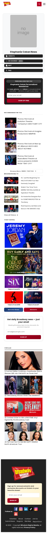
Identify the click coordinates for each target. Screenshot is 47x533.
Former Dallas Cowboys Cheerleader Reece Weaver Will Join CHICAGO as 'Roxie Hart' (23, 372)
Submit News (10, 521)
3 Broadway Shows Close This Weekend (22, 395)
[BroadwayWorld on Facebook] (16, 509)
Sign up (23, 337)
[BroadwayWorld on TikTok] (31, 509)
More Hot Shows (13, 310)
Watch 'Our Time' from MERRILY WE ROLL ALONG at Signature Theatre (30, 190)
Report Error (37, 522)
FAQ (9, 70)
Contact (28, 519)
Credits (11, 56)
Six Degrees (15, 61)
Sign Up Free (23, 101)
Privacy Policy (29, 527)
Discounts (33, 310)
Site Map (28, 521)
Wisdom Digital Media (30, 525)
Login (33, 4)
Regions (20, 521)
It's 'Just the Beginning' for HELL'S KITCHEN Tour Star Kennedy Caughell (30, 181)
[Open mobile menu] (44, 4)
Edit (10, 65)
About (20, 519)
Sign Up (13, 500)
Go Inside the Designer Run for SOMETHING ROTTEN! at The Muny (31, 199)
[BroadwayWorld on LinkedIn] (26, 509)
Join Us (35, 519)
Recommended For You (13, 112)
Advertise (13, 519)
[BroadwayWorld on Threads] (36, 509)
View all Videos (10, 215)
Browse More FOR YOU (22, 171)
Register (27, 4)
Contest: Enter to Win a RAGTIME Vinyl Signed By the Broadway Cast (21, 418)
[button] (39, 4)
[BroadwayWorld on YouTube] (16, 514)
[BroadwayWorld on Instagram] (21, 509)
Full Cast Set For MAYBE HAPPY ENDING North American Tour (21, 443)
